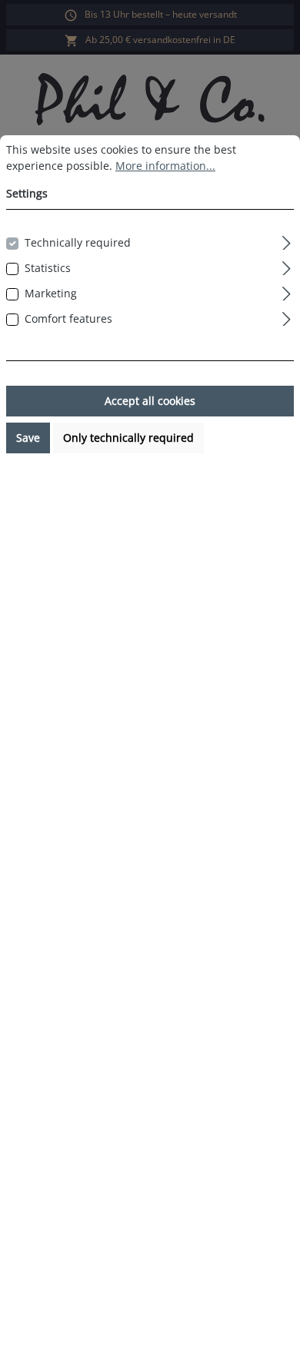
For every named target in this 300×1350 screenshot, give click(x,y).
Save (28, 437)
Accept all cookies (150, 400)
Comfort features (68, 318)
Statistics (48, 267)
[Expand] (286, 240)
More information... (165, 165)
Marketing (51, 293)
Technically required (78, 242)
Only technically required (128, 437)
